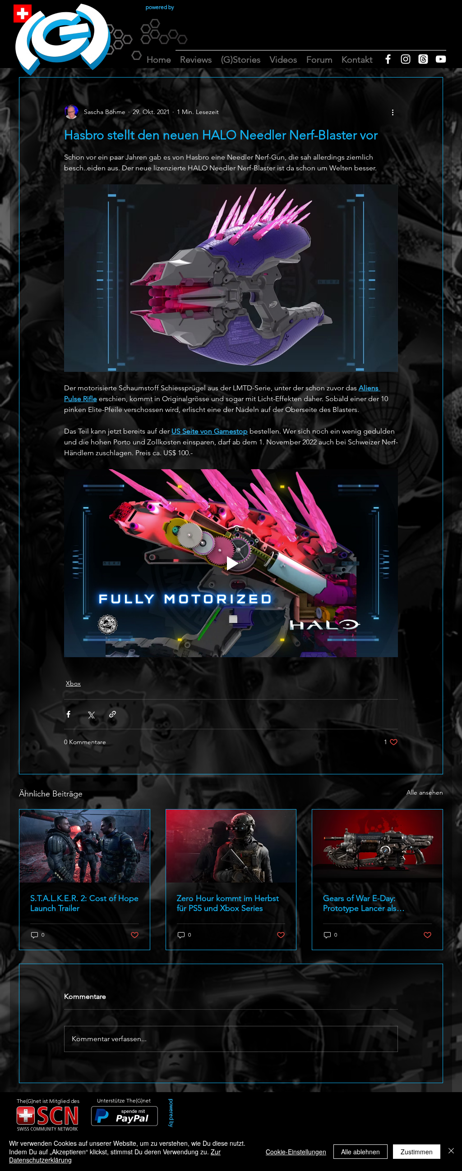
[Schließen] (451, 1151)
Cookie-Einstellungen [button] (296, 1151)
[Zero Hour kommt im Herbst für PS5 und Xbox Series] (231, 846)
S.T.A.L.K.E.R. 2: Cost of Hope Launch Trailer (84, 903)
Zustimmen (417, 1151)
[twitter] (423, 59)
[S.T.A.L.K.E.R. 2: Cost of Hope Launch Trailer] (84, 846)
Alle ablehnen (360, 1151)
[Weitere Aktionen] (392, 111)
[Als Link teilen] (112, 714)
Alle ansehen (425, 792)
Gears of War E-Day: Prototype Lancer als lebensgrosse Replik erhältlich (376, 903)
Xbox (73, 683)
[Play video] (231, 563)
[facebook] (388, 59)
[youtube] (440, 59)
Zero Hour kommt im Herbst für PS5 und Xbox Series (228, 903)
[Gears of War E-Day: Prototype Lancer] (377, 846)
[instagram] (405, 59)
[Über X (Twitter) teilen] (90, 714)
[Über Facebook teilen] (68, 714)
